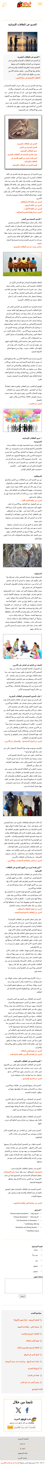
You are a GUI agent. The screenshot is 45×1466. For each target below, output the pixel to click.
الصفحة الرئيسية (23, 1439)
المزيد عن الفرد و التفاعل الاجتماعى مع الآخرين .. (24, 860)
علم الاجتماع (10, 1172)
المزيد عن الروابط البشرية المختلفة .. (28, 212)
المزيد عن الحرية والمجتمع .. (32, 1078)
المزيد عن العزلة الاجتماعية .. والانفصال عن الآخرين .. (23, 741)
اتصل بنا (22, 1448)
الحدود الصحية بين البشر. (28, 147)
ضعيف (35, 1271)
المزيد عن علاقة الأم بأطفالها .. (31, 202)
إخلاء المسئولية (22, 1453)
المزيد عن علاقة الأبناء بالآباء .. (31, 500)
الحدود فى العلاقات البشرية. (27, 144)
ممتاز (36, 1250)
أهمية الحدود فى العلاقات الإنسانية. (24, 165)
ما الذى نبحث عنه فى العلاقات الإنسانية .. (27, 247)
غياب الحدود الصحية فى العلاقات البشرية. (22, 154)
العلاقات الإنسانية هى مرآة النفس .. (27, 78)
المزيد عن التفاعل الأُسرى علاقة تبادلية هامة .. (25, 1054)
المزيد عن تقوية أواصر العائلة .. (31, 1051)
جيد (36, 1261)
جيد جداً (35, 1255)
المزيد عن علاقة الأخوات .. (32, 209)
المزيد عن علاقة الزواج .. (33, 205)
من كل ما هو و (22, 1423)
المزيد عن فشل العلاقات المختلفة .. (29, 909)
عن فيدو (22, 1443)
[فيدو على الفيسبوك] (27, 1411)
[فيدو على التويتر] (18, 1411)
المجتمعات (38, 1172)
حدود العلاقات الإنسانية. (28, 151)
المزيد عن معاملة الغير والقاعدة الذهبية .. (27, 1203)
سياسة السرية (22, 1458)
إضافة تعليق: (38, 1277)
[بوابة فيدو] (24, 4)
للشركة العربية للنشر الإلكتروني (10, 1463)
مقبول (35, 1266)
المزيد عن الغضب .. (35, 404)
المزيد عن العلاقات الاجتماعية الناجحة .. (28, 912)
